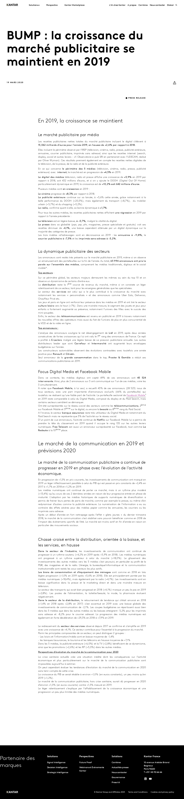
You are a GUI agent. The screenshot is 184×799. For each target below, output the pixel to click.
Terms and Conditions (137, 792)
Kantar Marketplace (75, 5)
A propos (132, 5)
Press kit (116, 782)
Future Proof (85, 763)
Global (170, 5)
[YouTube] (145, 779)
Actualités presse (120, 768)
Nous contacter (157, 5)
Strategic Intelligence (57, 772)
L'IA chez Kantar (117, 5)
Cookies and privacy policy (162, 792)
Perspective (52, 5)
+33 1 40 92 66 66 (153, 772)
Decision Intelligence (57, 768)
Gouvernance (118, 777)
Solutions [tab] (33, 5)
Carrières (142, 5)
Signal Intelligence (56, 763)
